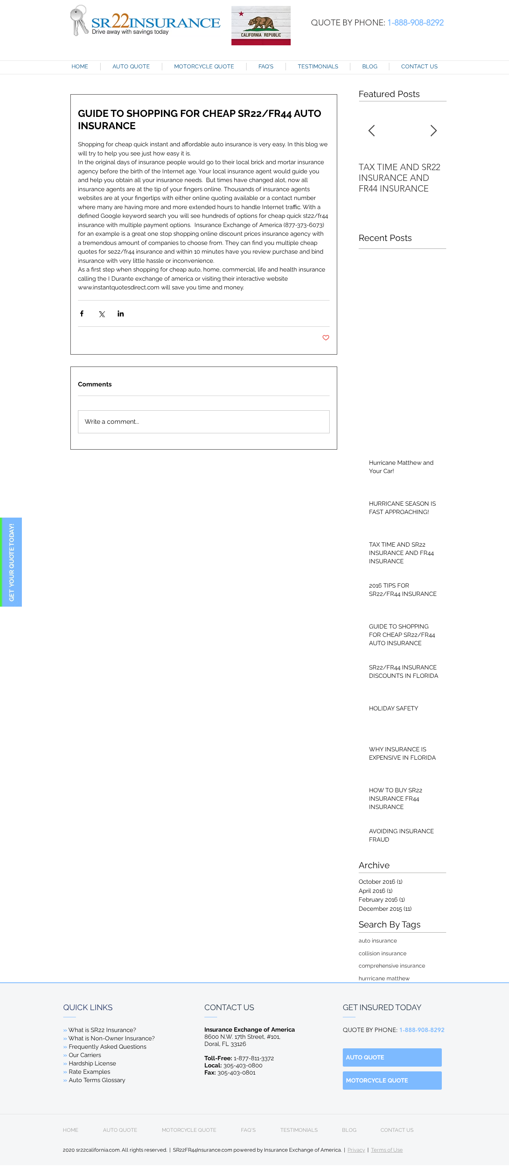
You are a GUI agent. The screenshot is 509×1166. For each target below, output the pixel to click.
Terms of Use (387, 1150)
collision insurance (382, 953)
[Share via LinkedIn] (120, 313)
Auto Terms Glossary (97, 1080)
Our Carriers (85, 1055)
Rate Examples (89, 1071)
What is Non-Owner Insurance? (111, 1038)
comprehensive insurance (392, 965)
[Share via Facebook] (81, 313)
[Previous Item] (371, 131)
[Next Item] (433, 131)
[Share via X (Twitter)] (101, 313)
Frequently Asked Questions (104, 1046)
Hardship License (92, 1063)
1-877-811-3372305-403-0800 (239, 1062)
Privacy (356, 1150)
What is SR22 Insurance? (102, 1030)
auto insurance (378, 940)
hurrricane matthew (384, 978)
